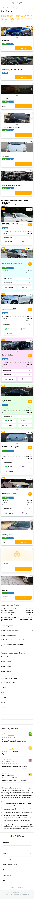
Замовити (23, 48)
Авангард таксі (6, 535)
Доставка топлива (22, 18)
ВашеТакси (5, 156)
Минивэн (27, 15)
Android (11, 471)
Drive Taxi (5, 98)
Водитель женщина (9, 19)
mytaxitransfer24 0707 (9, 309)
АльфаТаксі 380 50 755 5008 (11, 127)
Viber (26, 241)
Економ (17, 16)
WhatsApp (10, 241)
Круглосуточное (19, 15)
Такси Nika (5, 41)
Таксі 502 (5, 590)
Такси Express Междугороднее (12, 263)
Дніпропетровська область (23, 8)
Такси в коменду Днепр (9, 493)
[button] (16, 37)
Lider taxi (5, 563)
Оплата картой (10, 15)
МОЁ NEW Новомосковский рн (12, 185)
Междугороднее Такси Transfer (12, 70)
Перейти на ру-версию (17, 887)
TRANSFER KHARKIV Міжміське (12, 224)
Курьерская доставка (12, 18)
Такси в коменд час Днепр (10, 447)
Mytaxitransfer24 (7, 401)
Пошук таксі (10, 8)
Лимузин (18, 19)
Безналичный (10, 16)
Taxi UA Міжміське (7, 355)
